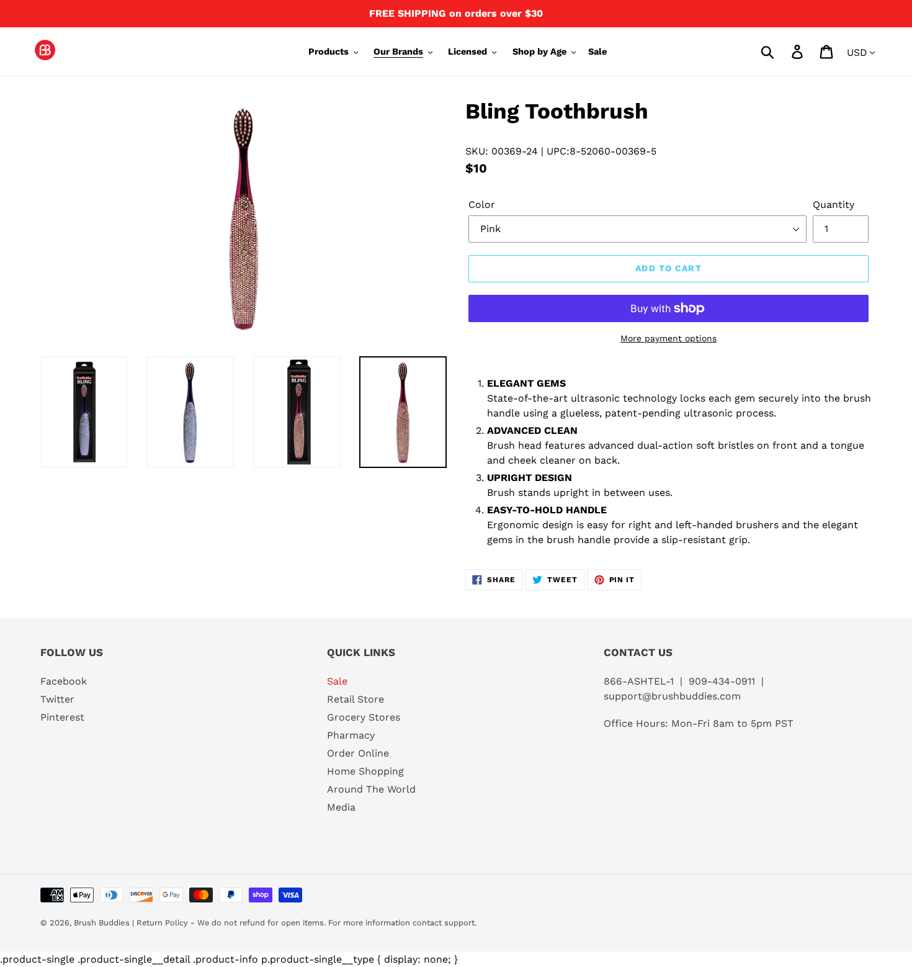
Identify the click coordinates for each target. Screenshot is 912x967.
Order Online (358, 753)
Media (341, 807)
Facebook (63, 681)
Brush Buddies (103, 922)
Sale (337, 681)
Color (481, 204)
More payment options (668, 338)
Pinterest (62, 717)
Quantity (833, 204)
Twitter (57, 699)
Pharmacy (351, 735)
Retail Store (355, 699)
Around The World (371, 789)
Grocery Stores (363, 717)
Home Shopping (365, 771)
